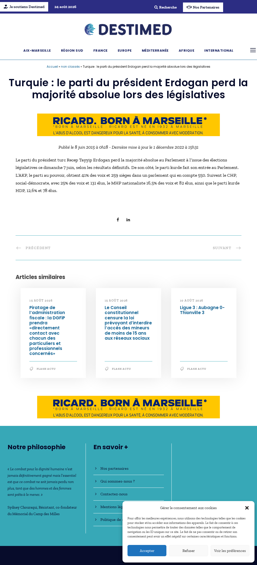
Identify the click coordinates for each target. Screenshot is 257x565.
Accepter (147, 550)
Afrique (187, 50)
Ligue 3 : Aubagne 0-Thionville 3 (202, 310)
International (219, 50)
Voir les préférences (230, 550)
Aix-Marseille (37, 50)
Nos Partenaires (206, 7)
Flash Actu (46, 368)
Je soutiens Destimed (26, 7)
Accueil (52, 66)
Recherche (168, 7)
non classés (70, 66)
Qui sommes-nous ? (117, 481)
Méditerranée (155, 50)
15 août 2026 (40, 300)
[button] (246, 507)
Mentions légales (115, 506)
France (100, 50)
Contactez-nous (113, 494)
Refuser (188, 550)
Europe (125, 50)
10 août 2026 (191, 300)
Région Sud (72, 50)
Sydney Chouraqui (22, 507)
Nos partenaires (114, 468)
